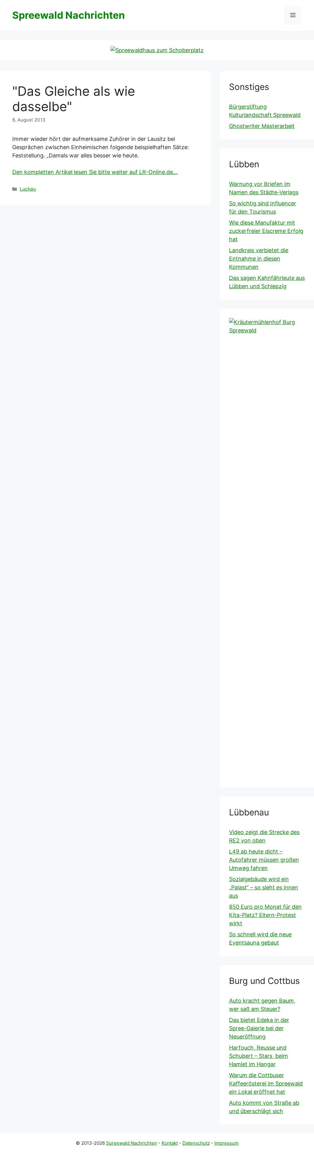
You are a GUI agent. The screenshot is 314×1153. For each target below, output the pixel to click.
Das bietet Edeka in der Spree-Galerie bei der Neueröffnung (259, 1028)
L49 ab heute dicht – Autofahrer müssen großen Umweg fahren (264, 859)
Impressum (226, 1143)
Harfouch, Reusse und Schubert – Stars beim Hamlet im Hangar (258, 1055)
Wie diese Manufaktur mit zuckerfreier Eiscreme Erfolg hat (266, 230)
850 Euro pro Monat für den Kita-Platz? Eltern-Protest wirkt (265, 915)
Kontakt (170, 1143)
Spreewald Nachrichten (68, 15)
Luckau (28, 189)
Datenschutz (196, 1143)
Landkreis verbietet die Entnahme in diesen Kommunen (258, 258)
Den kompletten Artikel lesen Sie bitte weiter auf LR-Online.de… (95, 172)
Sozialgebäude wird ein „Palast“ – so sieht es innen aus (263, 887)
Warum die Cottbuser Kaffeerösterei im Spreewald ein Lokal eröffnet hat (266, 1083)
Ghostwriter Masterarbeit (262, 126)
